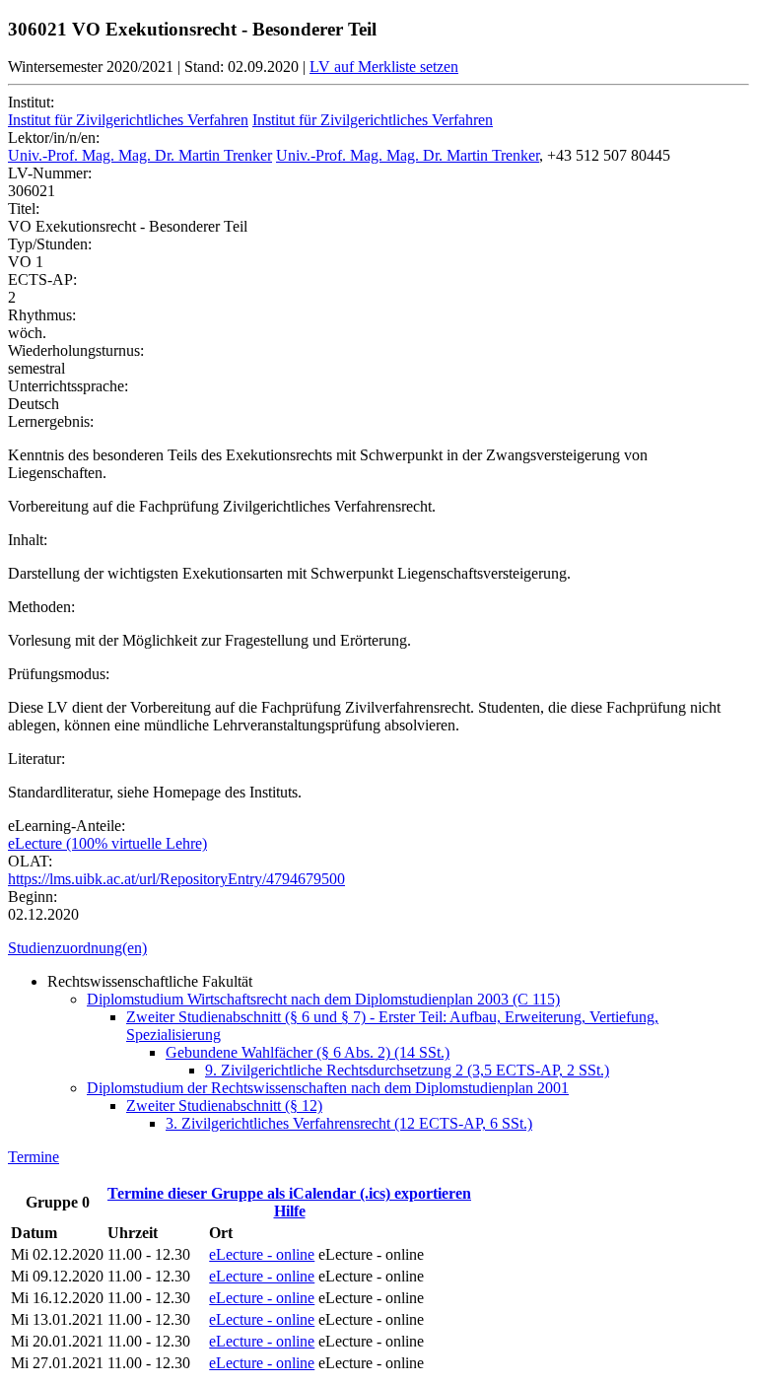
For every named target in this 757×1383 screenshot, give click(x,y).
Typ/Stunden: (50, 244)
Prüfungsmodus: (58, 673)
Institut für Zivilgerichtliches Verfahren (128, 119)
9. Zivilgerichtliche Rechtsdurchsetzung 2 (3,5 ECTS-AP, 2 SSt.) (407, 1070)
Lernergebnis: (51, 421)
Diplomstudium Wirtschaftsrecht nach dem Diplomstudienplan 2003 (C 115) (323, 999)
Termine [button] (33, 1156)
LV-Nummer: (50, 173)
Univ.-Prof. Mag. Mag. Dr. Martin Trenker (140, 155)
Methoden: (41, 606)
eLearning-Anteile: (66, 825)
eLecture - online (261, 1254)
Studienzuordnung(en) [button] (77, 947)
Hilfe (290, 1211)
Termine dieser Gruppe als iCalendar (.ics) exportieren (289, 1193)
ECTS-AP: (42, 279)
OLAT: (30, 861)
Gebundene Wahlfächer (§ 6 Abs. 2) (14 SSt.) (307, 1052)
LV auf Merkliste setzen (384, 66)
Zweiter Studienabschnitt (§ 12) (224, 1105)
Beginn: (32, 896)
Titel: (23, 208)
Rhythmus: (42, 315)
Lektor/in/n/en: (54, 137)
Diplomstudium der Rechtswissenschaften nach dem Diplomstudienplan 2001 (328, 1087)
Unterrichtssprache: (68, 386)
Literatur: (36, 758)
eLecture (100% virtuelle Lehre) (107, 843)
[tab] (378, 948)
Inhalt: (27, 539)
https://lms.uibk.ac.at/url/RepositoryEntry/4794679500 (176, 878)
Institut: (31, 102)
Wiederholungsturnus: (76, 350)
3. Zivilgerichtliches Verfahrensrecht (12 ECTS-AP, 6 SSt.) (349, 1123)
